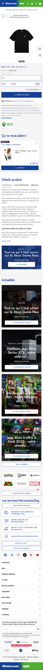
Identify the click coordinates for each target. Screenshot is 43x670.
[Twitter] (11, 555)
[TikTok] (24, 555)
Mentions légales (33, 657)
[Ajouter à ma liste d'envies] (37, 143)
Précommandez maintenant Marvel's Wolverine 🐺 (21, 10)
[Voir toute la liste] (28, 4)
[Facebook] (5, 555)
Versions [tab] (34, 185)
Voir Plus (21, 168)
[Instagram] (18, 555)
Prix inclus (33, 89)
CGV (4, 657)
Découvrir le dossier (23, 323)
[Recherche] (36, 4)
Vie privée (16, 660)
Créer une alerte (23, 95)
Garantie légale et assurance (16, 657)
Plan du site (25, 660)
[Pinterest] (31, 555)
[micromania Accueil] (14, 3)
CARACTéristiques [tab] (21, 185)
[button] (21, 77)
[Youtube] (37, 555)
